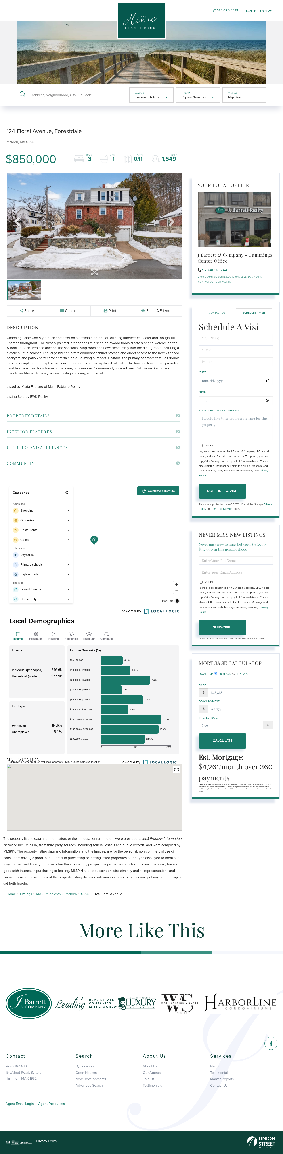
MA (38, 894)
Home (11, 894)
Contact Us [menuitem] (218, 1085)
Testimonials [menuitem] (152, 1085)
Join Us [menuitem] (148, 1079)
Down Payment (209, 701)
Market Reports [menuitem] (222, 1079)
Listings (26, 894)
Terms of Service (222, 509)
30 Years (224, 673)
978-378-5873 (227, 10)
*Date (202, 372)
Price (202, 685)
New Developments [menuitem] (91, 1079)
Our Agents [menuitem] (152, 1073)
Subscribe (222, 627)
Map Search (236, 97)
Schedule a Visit (254, 312)
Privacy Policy (46, 1141)
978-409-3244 (214, 270)
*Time (202, 391)
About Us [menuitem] (150, 1066)
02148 (85, 894)
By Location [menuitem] (85, 1066)
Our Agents (223, 282)
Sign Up (266, 10)
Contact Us (205, 282)
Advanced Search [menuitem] (89, 1085)
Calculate (222, 741)
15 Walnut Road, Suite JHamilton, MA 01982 (23, 1075)
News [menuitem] (214, 1066)
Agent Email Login (20, 1104)
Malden (71, 894)
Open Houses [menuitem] (86, 1073)
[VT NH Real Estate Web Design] (261, 1142)
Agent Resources (51, 1104)
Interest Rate (208, 717)
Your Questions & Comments (219, 410)
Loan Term (206, 673)
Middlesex (53, 894)
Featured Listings (147, 97)
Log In (251, 10)
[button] (23, 95)
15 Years (242, 673)
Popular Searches (194, 97)
